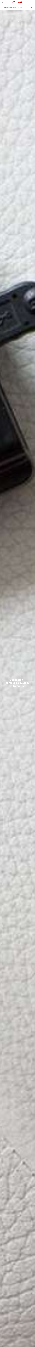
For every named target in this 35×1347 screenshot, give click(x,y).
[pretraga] (3, 2)
